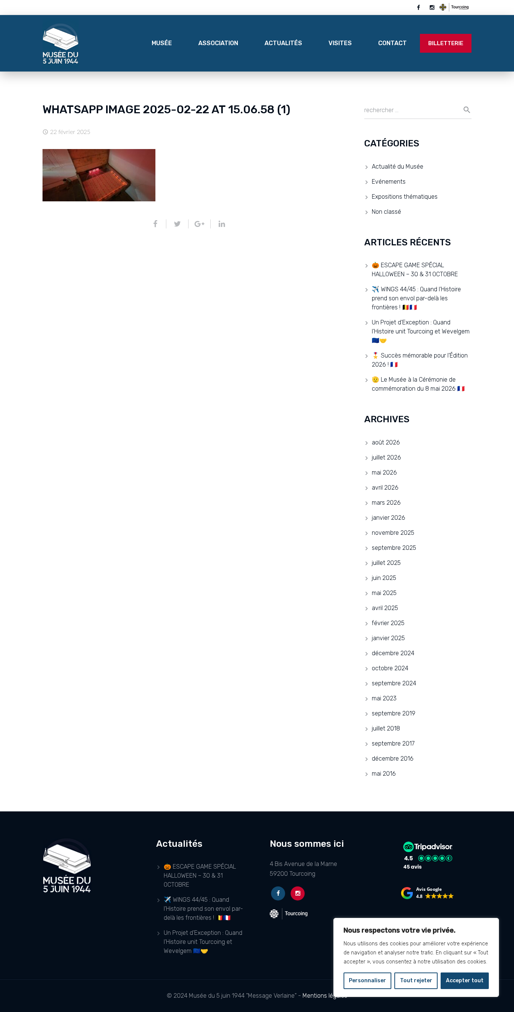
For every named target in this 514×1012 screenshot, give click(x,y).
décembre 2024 (393, 653)
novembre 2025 (393, 532)
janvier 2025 (388, 638)
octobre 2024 (390, 668)
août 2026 (386, 442)
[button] (427, 893)
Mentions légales (325, 995)
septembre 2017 (393, 743)
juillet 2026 (386, 457)
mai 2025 (384, 593)
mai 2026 (384, 472)
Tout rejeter (416, 980)
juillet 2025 (386, 562)
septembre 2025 (394, 547)
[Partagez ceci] (158, 223)
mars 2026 (386, 502)
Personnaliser (367, 980)
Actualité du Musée (397, 166)
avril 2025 (385, 608)
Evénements (389, 181)
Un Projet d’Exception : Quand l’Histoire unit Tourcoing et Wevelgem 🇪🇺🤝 (421, 331)
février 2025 (388, 623)
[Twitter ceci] (177, 223)
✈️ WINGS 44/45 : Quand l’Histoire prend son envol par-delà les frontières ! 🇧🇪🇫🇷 (416, 298)
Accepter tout (465, 980)
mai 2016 (384, 773)
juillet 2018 (386, 728)
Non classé (386, 211)
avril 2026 (385, 487)
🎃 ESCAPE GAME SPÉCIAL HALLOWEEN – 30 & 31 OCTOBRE (200, 875)
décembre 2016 (393, 758)
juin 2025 (384, 577)
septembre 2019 (393, 713)
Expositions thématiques (405, 196)
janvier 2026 (388, 517)
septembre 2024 (394, 683)
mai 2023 (384, 698)
